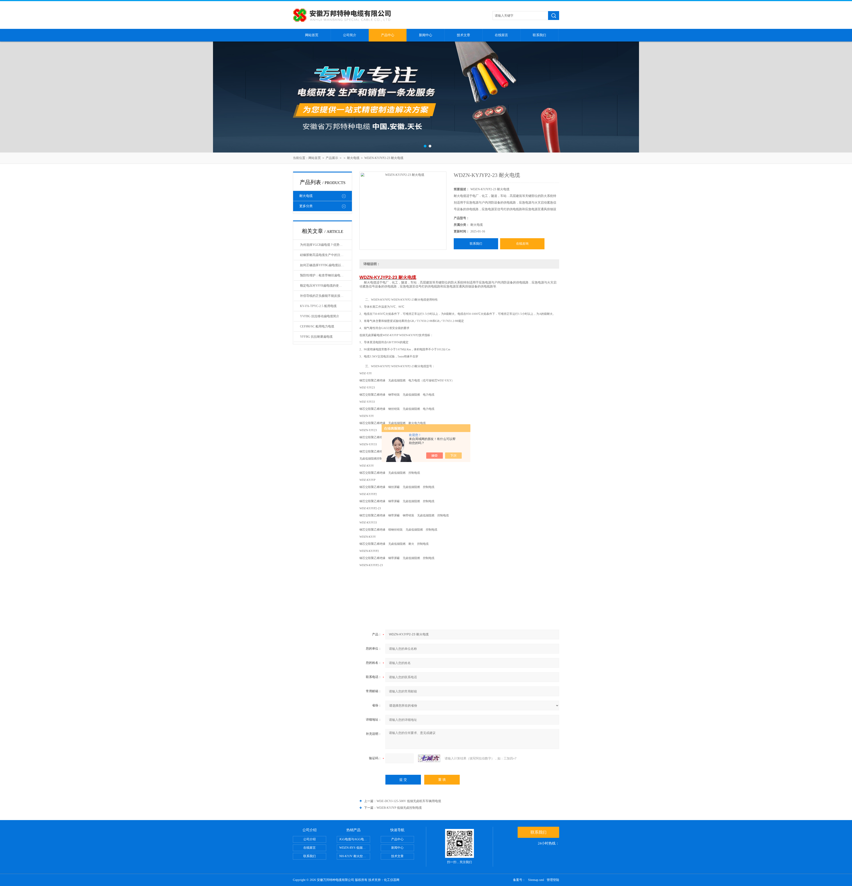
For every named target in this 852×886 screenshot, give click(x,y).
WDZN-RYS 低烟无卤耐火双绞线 (354, 847)
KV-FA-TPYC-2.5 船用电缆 (318, 306)
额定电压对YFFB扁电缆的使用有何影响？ (325, 285)
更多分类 (306, 206)
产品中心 (387, 35)
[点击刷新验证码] (429, 758)
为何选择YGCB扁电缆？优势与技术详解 (325, 244)
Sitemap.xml (536, 880)
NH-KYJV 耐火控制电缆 (354, 856)
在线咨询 (522, 243)
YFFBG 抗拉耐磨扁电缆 (316, 336)
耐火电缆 (353, 158)
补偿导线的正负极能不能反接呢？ (323, 295)
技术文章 (463, 35)
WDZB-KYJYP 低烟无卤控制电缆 (399, 807)
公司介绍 (309, 839)
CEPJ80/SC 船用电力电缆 (317, 326)
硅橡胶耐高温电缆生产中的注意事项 (325, 255)
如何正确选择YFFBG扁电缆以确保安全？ (325, 265)
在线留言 (501, 35)
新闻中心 (425, 35)
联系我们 (539, 35)
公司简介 (349, 35)
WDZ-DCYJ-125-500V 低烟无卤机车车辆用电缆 (409, 801)
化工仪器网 (391, 880)
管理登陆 (553, 880)
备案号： (519, 880)
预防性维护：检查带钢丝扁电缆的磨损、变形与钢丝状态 (325, 275)
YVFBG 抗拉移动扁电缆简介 (319, 316)
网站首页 (311, 35)
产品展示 (332, 158)
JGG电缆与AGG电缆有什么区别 (354, 839)
